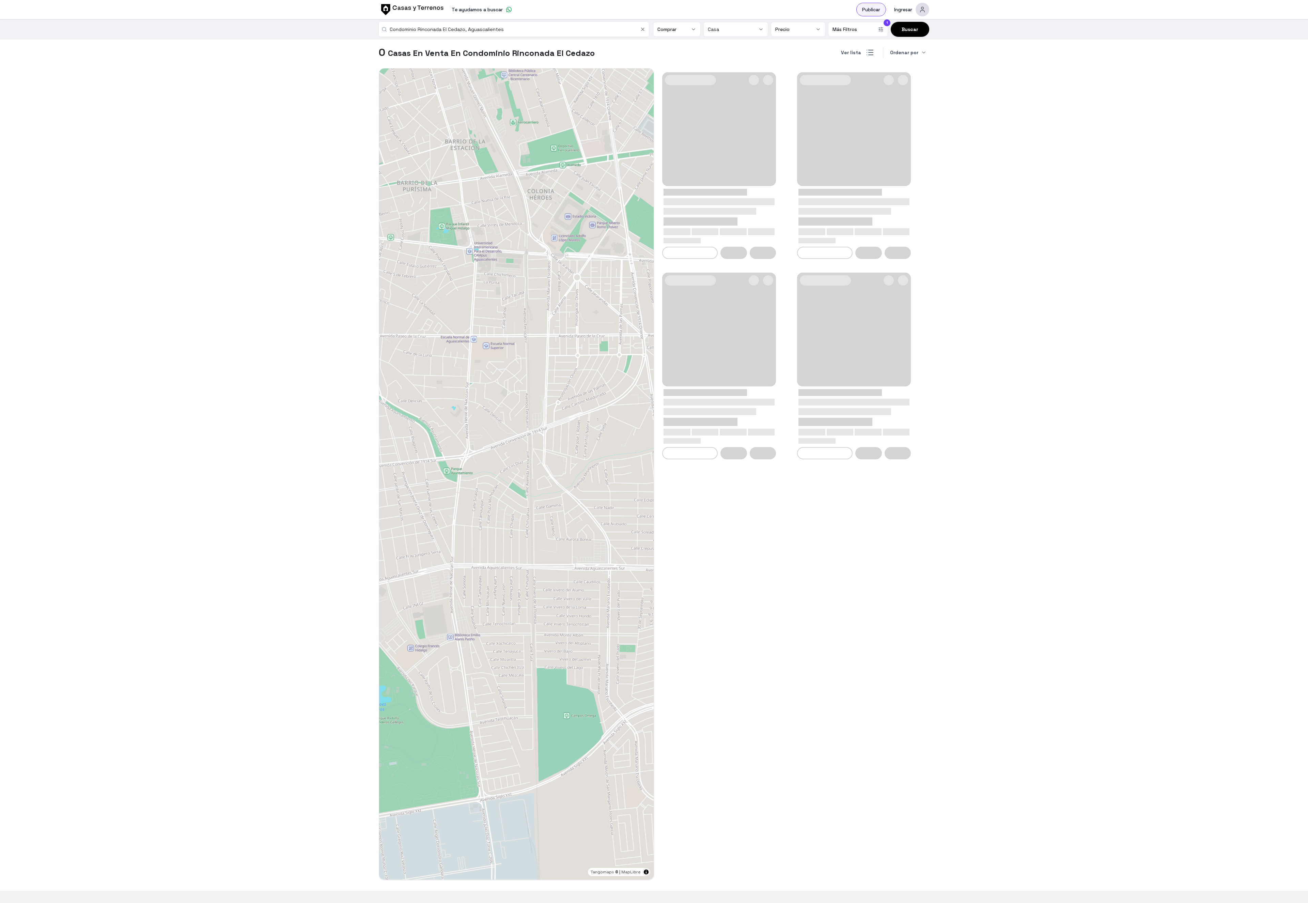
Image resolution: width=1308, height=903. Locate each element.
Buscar (910, 29)
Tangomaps (602, 872)
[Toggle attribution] (646, 872)
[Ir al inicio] (411, 9)
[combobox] (513, 29)
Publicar (871, 9)
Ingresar (903, 9)
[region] (516, 473)
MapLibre (631, 872)
